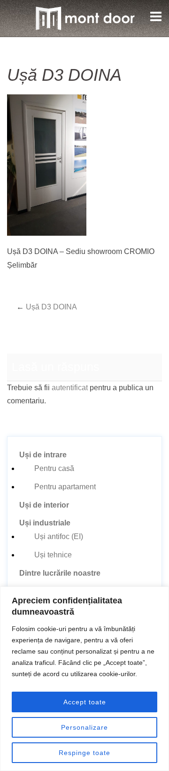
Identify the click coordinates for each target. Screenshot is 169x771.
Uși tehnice (53, 555)
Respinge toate (84, 752)
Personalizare (84, 727)
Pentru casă (54, 468)
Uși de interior (44, 505)
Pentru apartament (65, 487)
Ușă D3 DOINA (51, 307)
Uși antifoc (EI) (58, 536)
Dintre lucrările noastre (59, 573)
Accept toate (84, 702)
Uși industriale (44, 523)
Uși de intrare (43, 455)
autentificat (70, 388)
